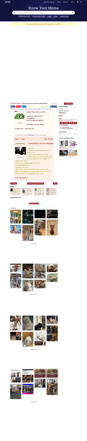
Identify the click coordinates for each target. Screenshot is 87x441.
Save (19, 106)
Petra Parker (71, 147)
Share (13, 106)
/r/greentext (68, 120)
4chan (76, 119)
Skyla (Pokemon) (62, 156)
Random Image (39, 183)
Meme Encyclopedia (49, 2)
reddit (60, 119)
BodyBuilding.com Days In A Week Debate (63, 148)
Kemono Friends (72, 156)
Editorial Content (64, 16)
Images (49, 16)
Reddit (60, 116)
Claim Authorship (64, 123)
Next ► (55, 183)
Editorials (65, 2)
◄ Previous (13, 183)
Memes (55, 16)
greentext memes (70, 119)
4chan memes (62, 120)
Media (59, 2)
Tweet (24, 106)
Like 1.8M (54, 106)
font (72, 120)
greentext (64, 119)
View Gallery (31, 183)
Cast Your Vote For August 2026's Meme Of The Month (43, 24)
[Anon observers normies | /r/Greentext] (34, 145)
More (72, 2)
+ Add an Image (68, 103)
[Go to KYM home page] (7, 2)
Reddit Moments (65, 127)
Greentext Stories (15, 103)
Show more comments (33, 203)
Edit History (73, 123)
